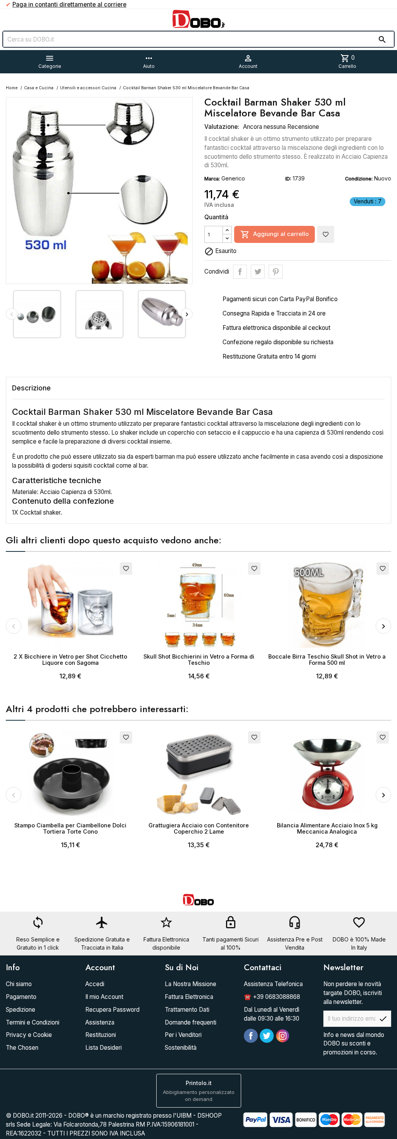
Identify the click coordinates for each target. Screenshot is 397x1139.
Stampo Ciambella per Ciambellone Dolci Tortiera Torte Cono (70, 828)
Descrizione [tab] (31, 388)
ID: (288, 179)
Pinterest (275, 271)
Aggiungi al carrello (274, 234)
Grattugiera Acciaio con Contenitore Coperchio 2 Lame (198, 828)
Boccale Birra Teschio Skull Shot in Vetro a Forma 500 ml (327, 659)
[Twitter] (267, 1036)
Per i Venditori (183, 1034)
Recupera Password (112, 1009)
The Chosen (22, 1047)
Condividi (240, 271)
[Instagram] (283, 1036)
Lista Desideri (103, 1047)
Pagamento (21, 996)
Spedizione (20, 1009)
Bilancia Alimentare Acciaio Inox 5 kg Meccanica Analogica (327, 828)
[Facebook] (251, 1036)
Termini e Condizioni (32, 1022)
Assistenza (99, 1022)
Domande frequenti (190, 1022)
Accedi (94, 984)
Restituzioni (100, 1034)
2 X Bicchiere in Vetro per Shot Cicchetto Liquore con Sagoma (70, 659)
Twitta (257, 271)
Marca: (212, 179)
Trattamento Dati (187, 1009)
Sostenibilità (181, 1047)
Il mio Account (104, 996)
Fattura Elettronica (189, 996)
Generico (233, 178)
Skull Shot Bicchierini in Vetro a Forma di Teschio (198, 659)
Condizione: (359, 179)
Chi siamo (19, 984)
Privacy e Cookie (29, 1034)
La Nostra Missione (190, 984)
